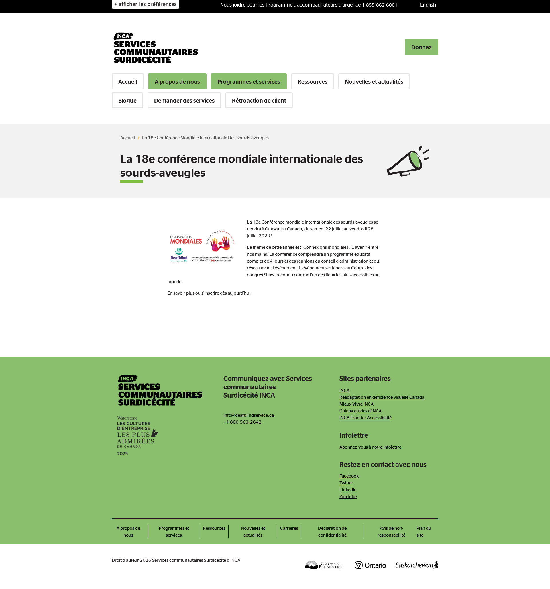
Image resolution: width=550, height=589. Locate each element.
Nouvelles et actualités (374, 81)
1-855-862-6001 (380, 4)
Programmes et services (248, 81)
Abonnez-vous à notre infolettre (370, 446)
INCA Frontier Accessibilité (365, 417)
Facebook (349, 475)
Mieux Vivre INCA (356, 403)
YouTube (348, 496)
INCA (344, 390)
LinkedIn (348, 489)
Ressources (312, 81)
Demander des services (184, 100)
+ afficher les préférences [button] (145, 4)
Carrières (289, 528)
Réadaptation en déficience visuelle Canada (381, 397)
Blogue (127, 100)
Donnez (421, 47)
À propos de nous (177, 81)
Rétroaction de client (259, 100)
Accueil (127, 81)
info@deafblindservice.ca (248, 415)
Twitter (346, 482)
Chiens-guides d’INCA (360, 410)
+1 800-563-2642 (242, 421)
